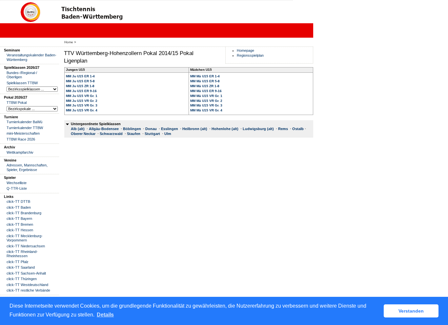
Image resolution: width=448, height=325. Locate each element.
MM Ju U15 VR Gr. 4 (81, 110)
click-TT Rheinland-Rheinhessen (22, 254)
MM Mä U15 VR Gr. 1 (206, 96)
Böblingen (132, 129)
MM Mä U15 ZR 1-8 (204, 86)
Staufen (133, 134)
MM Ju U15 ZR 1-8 (80, 86)
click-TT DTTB (18, 201)
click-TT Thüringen (22, 279)
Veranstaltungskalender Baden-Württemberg (31, 57)
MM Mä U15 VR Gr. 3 (206, 105)
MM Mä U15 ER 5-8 (205, 81)
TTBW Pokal (17, 103)
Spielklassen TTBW (22, 83)
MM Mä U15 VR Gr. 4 (206, 110)
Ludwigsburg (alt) (258, 129)
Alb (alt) (78, 129)
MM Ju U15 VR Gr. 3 (81, 105)
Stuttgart (152, 134)
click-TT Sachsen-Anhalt (26, 273)
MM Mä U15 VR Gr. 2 (206, 101)
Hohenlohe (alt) (225, 129)
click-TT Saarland (21, 267)
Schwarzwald (111, 134)
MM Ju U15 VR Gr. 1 (81, 96)
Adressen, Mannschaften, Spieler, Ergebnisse (27, 167)
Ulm (167, 134)
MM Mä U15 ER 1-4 (205, 76)
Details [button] (105, 314)
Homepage (245, 50)
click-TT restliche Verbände (28, 290)
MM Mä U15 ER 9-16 (206, 91)
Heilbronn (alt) (194, 129)
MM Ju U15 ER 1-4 (80, 76)
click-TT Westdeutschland (27, 285)
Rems (283, 129)
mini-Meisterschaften (23, 133)
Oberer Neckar (83, 134)
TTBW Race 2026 (21, 139)
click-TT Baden (19, 207)
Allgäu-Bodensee (104, 129)
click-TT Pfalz (18, 262)
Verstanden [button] (411, 311)
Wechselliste (17, 183)
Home (68, 42)
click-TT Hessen (20, 230)
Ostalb (298, 129)
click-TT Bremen (20, 224)
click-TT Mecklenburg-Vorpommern (25, 238)
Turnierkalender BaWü (24, 122)
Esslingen (169, 129)
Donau (151, 129)
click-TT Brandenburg (24, 213)
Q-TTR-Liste (17, 188)
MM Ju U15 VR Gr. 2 (81, 101)
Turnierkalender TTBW (25, 128)
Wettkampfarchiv (20, 152)
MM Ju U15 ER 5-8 (80, 81)
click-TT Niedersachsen (26, 246)
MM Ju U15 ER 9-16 (81, 91)
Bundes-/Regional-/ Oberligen (22, 75)
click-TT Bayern (19, 218)
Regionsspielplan (250, 55)
